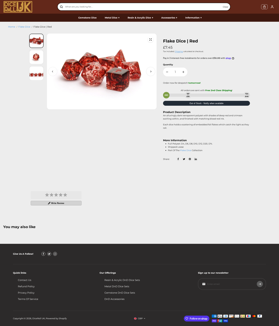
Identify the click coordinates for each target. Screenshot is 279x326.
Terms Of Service (28, 299)
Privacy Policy (26, 292)
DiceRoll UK (38, 318)
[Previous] (53, 71)
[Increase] (183, 72)
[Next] (150, 71)
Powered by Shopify (56, 318)
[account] (272, 6)
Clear (225, 7)
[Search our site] (61, 7)
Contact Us (24, 280)
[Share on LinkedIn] (196, 159)
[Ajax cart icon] (264, 6)
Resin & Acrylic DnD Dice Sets (122, 280)
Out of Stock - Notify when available (206, 103)
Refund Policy (26, 286)
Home (11, 26)
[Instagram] (55, 254)
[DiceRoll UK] (17, 7)
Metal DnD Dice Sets (116, 286)
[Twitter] (184, 159)
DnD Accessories (114, 299)
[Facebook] (178, 159)
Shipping (179, 51)
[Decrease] (167, 72)
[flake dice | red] (150, 39)
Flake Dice (24, 26)
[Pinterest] (190, 159)
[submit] (260, 284)
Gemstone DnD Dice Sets (119, 292)
